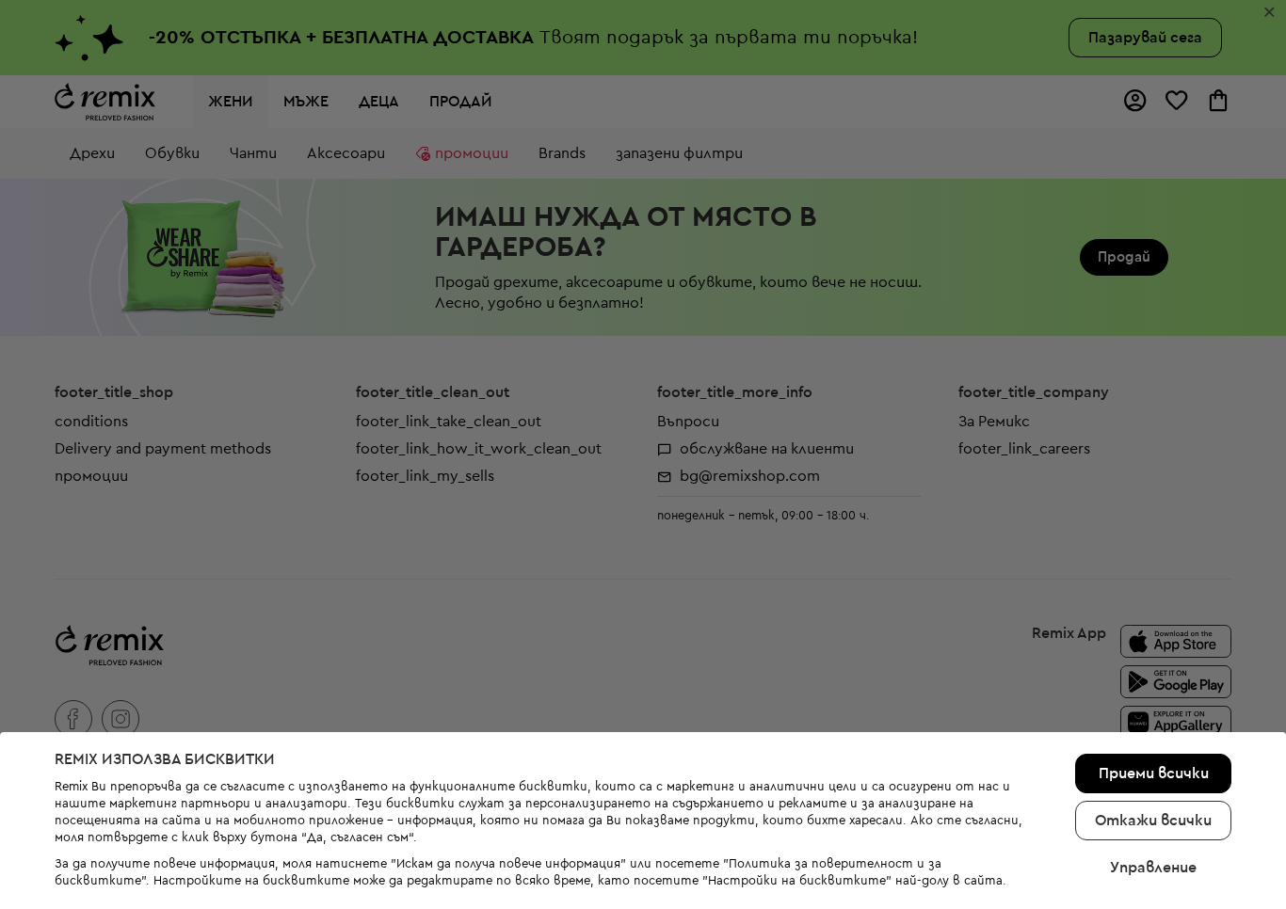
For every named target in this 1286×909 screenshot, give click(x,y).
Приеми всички (1154, 773)
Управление (1153, 867)
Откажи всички (1153, 820)
